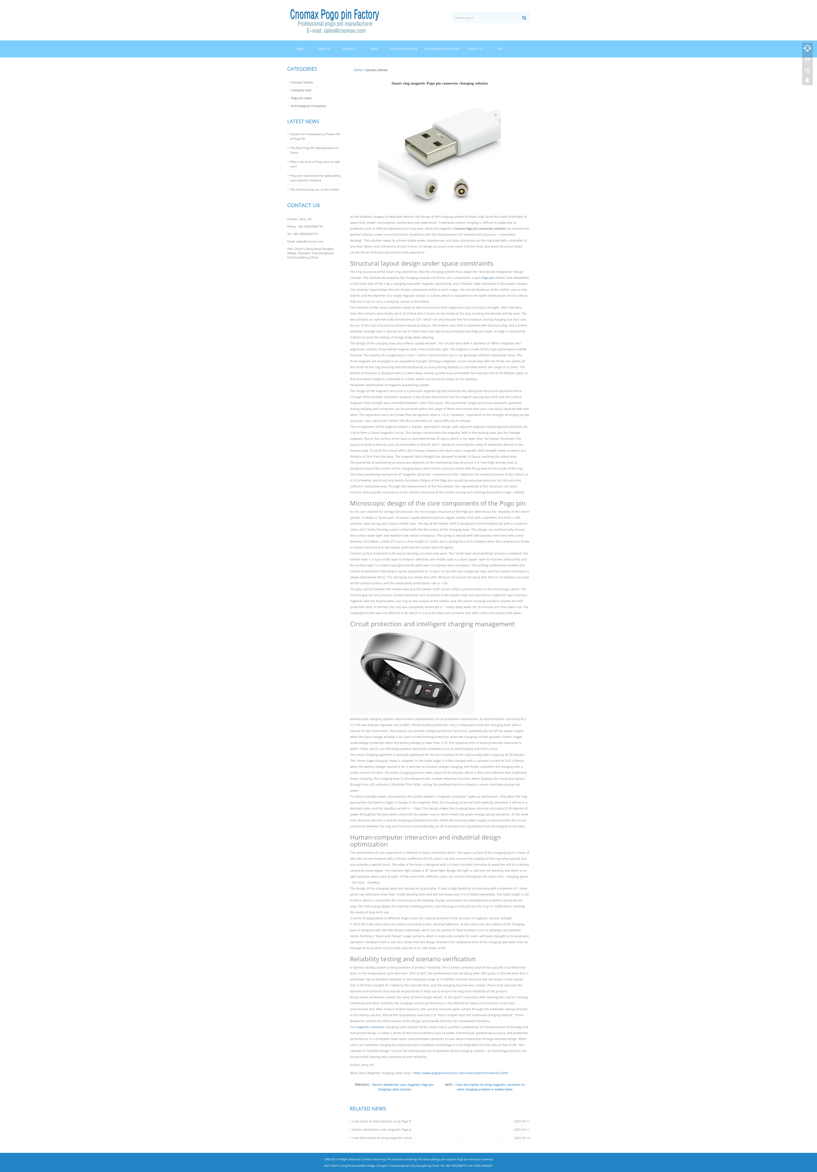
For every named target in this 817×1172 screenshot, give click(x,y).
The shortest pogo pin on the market (314, 189)
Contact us (475, 49)
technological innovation (308, 106)
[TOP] (807, 81)
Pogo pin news (301, 98)
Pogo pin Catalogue (404, 49)
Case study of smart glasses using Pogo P (381, 1121)
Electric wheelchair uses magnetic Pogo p (381, 1130)
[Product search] (524, 18)
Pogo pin (488, 278)
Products (349, 49)
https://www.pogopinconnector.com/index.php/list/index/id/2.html (460, 1073)
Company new (301, 90)
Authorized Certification (441, 49)
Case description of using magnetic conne (382, 1138)
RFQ (500, 49)
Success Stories (302, 82)
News (374, 49)
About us (324, 49)
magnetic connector (370, 1027)
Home (299, 49)
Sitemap (487, 1159)
